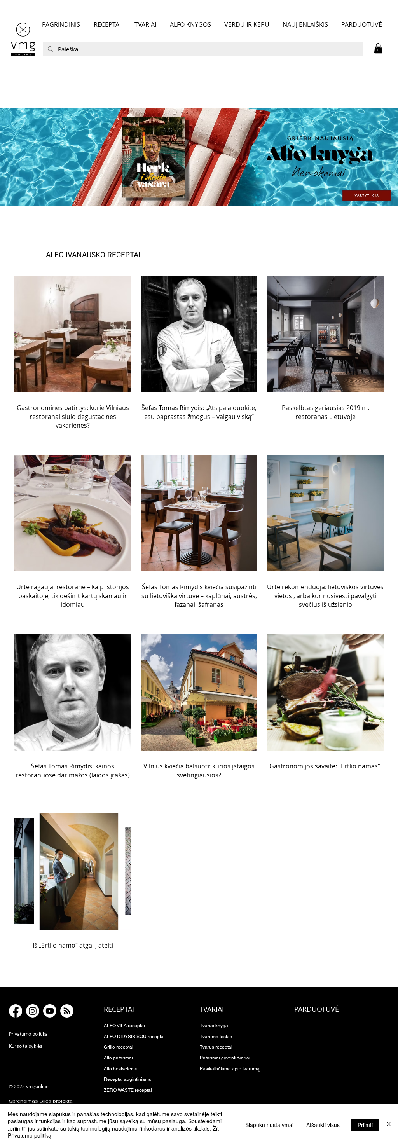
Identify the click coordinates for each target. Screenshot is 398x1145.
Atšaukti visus (323, 1125)
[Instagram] (32, 1011)
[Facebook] (15, 1011)
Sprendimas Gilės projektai (41, 1101)
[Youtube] (49, 1011)
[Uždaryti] (388, 1124)
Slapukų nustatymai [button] (269, 1125)
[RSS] (66, 1011)
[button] (378, 48)
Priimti (365, 1125)
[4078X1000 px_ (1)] (199, 156)
